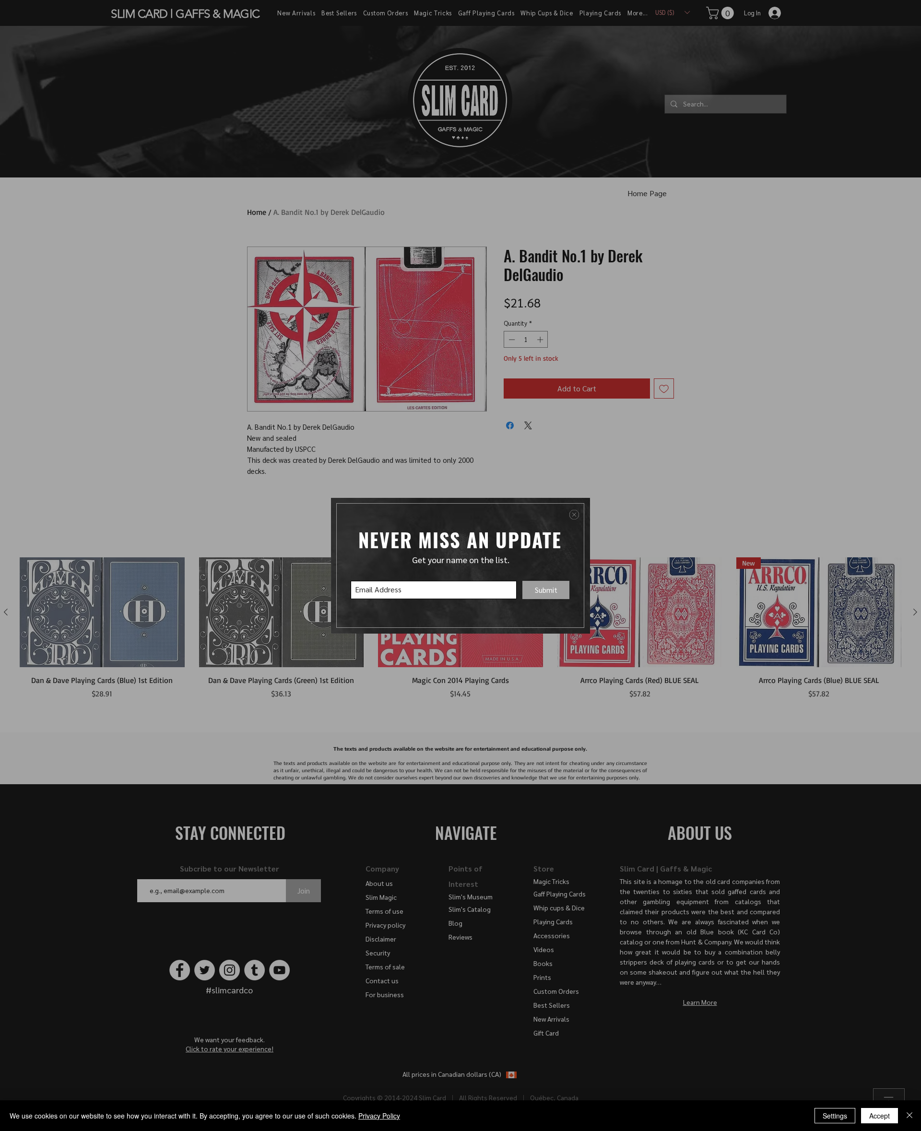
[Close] (909, 1115)
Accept (879, 1115)
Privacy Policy (379, 1115)
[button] (574, 514)
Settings (835, 1115)
